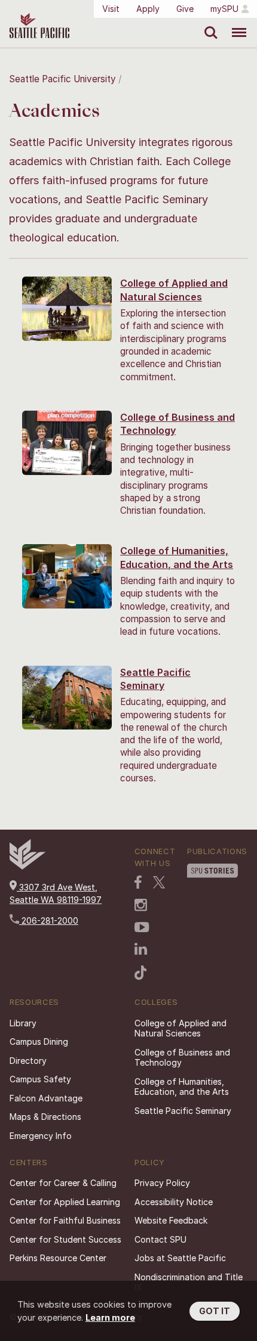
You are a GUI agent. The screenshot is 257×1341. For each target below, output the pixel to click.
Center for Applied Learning (65, 1202)
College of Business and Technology (182, 1057)
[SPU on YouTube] (141, 928)
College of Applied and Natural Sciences (180, 1028)
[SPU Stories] (212, 872)
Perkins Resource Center (58, 1258)
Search (208, 23)
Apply (148, 9)
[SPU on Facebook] (138, 883)
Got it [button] (214, 1311)
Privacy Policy (162, 1183)
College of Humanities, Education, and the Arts (181, 1086)
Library (23, 1023)
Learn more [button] (110, 1317)
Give (185, 9)
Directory (28, 1061)
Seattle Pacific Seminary (182, 1111)
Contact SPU (160, 1239)
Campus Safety (40, 1079)
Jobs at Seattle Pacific (180, 1258)
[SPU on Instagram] (140, 906)
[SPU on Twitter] (159, 883)
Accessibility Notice (173, 1202)
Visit (111, 9)
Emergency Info (41, 1136)
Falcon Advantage (46, 1098)
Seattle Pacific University (62, 79)
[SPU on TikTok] (140, 974)
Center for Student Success (65, 1239)
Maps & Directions (45, 1117)
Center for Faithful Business (65, 1220)
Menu (234, 23)
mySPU (224, 9)
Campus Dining (39, 1041)
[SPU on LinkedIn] (141, 950)
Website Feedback (170, 1220)
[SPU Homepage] (27, 866)
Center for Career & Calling (63, 1183)
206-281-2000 (48, 920)
